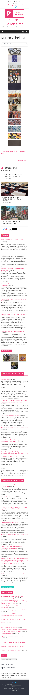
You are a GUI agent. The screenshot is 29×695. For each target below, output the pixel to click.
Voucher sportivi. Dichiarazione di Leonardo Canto (13, 467)
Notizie (5, 235)
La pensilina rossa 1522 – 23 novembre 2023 (12, 636)
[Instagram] (6, 229)
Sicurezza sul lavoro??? (6, 625)
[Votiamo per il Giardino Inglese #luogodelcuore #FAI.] (14, 206)
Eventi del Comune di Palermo (13, 373)
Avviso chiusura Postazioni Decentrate (10, 415)
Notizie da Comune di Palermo (13, 480)
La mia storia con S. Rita (7, 640)
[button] (14, 44)
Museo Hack (23, 161)
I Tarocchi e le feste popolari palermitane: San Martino (14, 5)
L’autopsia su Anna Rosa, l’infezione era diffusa (12, 331)
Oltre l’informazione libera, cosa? (9, 627)
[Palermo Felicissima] (2, 31)
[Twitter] (4, 229)
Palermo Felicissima (14, 21)
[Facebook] (2, 229)
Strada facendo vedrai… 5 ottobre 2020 (13, 153)
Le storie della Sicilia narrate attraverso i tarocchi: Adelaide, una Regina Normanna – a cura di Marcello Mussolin (14, 621)
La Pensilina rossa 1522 (7, 633)
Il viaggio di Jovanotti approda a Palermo (11, 255)
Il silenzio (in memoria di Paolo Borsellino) (11, 650)
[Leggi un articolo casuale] (26, 31)
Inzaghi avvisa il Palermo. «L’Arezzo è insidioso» (13, 239)
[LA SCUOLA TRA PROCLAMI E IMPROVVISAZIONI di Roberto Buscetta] (14, 182)
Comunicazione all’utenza (7, 390)
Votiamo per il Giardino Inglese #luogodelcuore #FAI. (12, 222)
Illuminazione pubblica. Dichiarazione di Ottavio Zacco (14, 427)
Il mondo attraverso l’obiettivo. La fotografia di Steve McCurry (13, 175)
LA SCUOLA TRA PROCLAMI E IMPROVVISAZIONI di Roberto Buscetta (11, 199)
